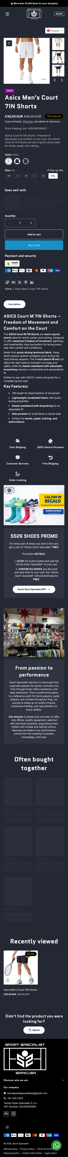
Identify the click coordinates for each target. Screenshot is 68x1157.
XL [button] (43, 175)
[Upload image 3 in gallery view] (58, 71)
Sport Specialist (20, 1143)
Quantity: (10, 215)
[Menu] (7, 14)
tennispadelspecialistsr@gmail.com (27, 1093)
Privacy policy (27, 1149)
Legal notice (50, 1153)
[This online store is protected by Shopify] (12, 265)
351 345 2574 (15, 1098)
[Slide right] (62, 80)
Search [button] (36, 1030)
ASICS (10, 91)
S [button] (17, 175)
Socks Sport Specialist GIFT (32, 589)
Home (8, 288)
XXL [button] (53, 175)
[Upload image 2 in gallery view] (58, 57)
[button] (59, 14)
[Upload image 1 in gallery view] (58, 44)
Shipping (28, 121)
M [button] (26, 175)
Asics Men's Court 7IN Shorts (31, 288)
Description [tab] (15, 304)
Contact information (32, 1153)
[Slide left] (54, 80)
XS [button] (8, 175)
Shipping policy (11, 1153)
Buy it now (34, 245)
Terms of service (45, 1149)
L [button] (34, 175)
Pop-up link (56, 170)
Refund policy (11, 1149)
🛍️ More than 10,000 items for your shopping (34, 3)
